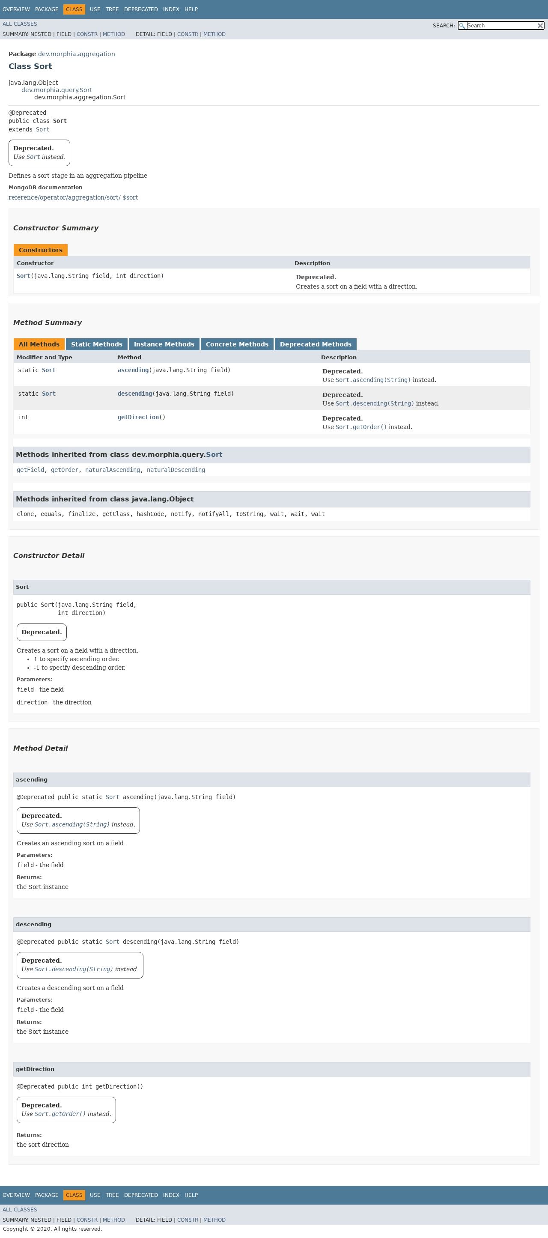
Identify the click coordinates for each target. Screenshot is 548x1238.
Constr (87, 34)
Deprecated (141, 9)
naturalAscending (112, 469)
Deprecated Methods (315, 344)
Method (114, 34)
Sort (43, 129)
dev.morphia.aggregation (76, 54)
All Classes (20, 24)
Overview (16, 9)
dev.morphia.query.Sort (56, 90)
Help (191, 9)
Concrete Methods (237, 344)
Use (95, 9)
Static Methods (96, 344)
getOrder (64, 469)
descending (135, 393)
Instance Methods (164, 344)
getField (30, 469)
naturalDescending (176, 469)
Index (171, 9)
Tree (112, 9)
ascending (133, 370)
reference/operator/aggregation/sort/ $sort (73, 197)
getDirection (138, 417)
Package (47, 9)
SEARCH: (444, 26)
